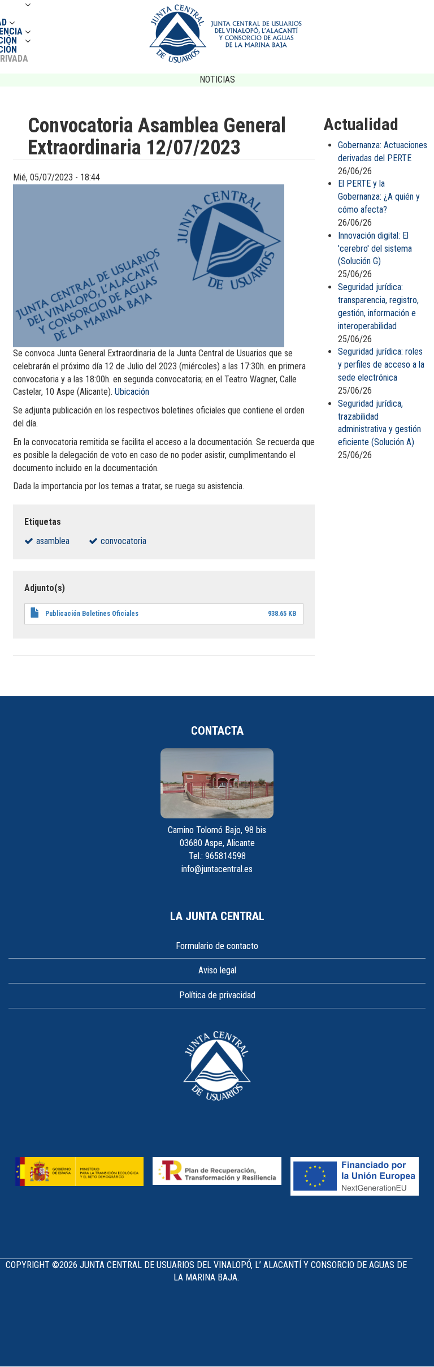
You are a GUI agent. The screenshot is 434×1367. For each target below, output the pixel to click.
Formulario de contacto (217, 946)
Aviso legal (217, 970)
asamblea (53, 541)
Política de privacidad (217, 995)
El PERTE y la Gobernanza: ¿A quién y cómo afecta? (379, 196)
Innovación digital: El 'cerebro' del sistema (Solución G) (375, 248)
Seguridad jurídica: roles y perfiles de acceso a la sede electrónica (381, 364)
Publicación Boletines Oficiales (91, 614)
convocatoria (123, 541)
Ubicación (132, 391)
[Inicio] (225, 34)
